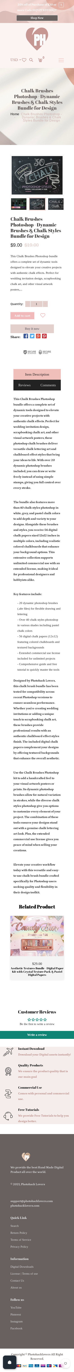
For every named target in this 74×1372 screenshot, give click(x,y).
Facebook (16, 1328)
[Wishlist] (42, 316)
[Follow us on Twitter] (32, 336)
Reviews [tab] (24, 385)
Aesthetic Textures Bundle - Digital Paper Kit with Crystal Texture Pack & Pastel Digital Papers (37, 972)
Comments (48, 385)
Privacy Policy (19, 1246)
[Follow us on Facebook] (25, 336)
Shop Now (37, 18)
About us (16, 1287)
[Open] (9, 1362)
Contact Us (17, 1280)
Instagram (16, 1321)
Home (14, 114)
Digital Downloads (22, 1266)
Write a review (37, 1034)
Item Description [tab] (37, 374)
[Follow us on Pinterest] (44, 336)
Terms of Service (20, 1239)
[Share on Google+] (38, 336)
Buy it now (32, 329)
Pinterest (15, 1314)
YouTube (16, 1307)
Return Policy (18, 1232)
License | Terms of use (24, 1273)
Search (14, 1225)
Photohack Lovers (33, 1184)
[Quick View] (47, 942)
